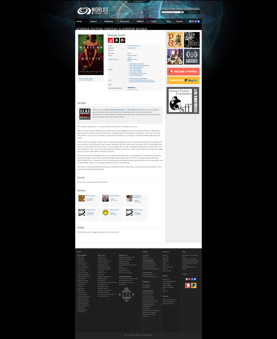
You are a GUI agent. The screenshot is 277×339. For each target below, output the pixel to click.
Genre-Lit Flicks (123, 268)
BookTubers (166, 257)
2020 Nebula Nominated (137, 64)
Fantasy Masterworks (148, 304)
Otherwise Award (81, 292)
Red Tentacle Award (82, 304)
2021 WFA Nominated (136, 75)
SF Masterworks (147, 306)
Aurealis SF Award (82, 294)
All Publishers (146, 287)
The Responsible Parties (169, 281)
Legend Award (81, 307)
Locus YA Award (81, 270)
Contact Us (166, 291)
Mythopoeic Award (82, 263)
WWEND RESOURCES (125, 276)
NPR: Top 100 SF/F (103, 263)
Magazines (165, 259)
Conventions (166, 261)
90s (110, 290)
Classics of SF (101, 257)
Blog (169, 21)
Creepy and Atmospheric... (138, 196)
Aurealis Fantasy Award (83, 296)
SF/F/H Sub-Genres (168, 267)
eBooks (165, 263)
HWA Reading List (102, 278)
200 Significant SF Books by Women (107, 282)
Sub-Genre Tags (113, 59)
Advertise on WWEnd (168, 287)
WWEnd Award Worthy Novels (127, 257)
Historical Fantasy (132, 59)
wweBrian (137, 213)
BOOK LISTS (101, 255)
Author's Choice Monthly (149, 312)
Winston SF (146, 316)
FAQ (164, 289)
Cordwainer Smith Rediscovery (151, 268)
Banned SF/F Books (124, 270)
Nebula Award (81, 259)
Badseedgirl (90, 213)
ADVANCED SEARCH (193, 12)
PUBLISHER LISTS (148, 291)
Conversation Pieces (148, 297)
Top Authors (146, 255)
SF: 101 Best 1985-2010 (104, 268)
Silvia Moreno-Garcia (133, 46)
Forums (179, 21)
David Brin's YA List (103, 284)
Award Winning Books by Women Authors (142, 80)
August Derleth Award (83, 274)
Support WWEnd (167, 285)
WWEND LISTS (123, 255)
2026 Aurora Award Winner (189, 259)
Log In (153, 21)
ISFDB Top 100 (102, 272)
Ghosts (129, 61)
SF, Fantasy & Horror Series (126, 282)
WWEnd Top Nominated (125, 259)
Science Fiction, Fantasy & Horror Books (111, 29)
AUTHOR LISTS (147, 272)
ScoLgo (136, 200)
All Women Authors (148, 259)
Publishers (108, 21)
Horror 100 (101, 274)
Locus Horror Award (82, 272)
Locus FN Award (81, 268)
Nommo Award (81, 311)
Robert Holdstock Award (83, 276)
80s (108, 290)
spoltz (112, 199)
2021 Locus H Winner (136, 72)
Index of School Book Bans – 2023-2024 (120, 110)
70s (105, 290)
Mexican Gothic (90, 196)
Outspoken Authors (148, 274)
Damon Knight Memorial (149, 263)
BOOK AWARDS (81, 255)
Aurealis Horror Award (83, 298)
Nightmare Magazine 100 (104, 276)
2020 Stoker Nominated (136, 67)
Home (125, 335)
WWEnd (140, 21)
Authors (93, 21)
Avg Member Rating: (116, 88)
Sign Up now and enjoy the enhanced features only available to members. (170, 301)
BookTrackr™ (122, 284)
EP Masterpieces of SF (149, 302)
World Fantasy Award (83, 280)
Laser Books (146, 308)
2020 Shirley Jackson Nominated (139, 65)
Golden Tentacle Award (83, 305)
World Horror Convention (149, 265)
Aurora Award (81, 284)
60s (102, 290)
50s (99, 290)
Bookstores (166, 265)
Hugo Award (80, 257)
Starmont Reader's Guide (149, 276)
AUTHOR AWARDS (148, 261)
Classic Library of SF (148, 299)
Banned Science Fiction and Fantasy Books (142, 82)
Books (79, 21)
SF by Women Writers (103, 292)
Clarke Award (80, 288)
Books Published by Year (125, 280)
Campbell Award (81, 278)
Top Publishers (147, 285)
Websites (165, 268)
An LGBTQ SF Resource (125, 272)
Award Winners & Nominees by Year (128, 278)
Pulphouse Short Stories (149, 314)
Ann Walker (90, 199)
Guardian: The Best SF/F (104, 261)
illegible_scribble (88, 78)
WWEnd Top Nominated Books (139, 78)
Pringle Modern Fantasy (104, 267)
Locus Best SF (102, 280)
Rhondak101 (89, 80)
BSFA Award (80, 261)
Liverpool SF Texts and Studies (151, 310)
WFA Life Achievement (148, 267)
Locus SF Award (81, 265)
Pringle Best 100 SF (103, 265)
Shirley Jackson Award (83, 302)
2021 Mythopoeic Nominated (138, 73)
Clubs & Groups (167, 270)
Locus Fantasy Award (83, 267)
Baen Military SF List (103, 286)
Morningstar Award (82, 309)
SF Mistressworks (102, 259)
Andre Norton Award (82, 300)
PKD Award (80, 286)
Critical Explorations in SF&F (150, 300)
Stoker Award (80, 290)
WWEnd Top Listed (124, 261)
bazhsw (113, 213)
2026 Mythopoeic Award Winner (191, 261)
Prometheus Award (82, 282)
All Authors (145, 257)
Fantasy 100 (101, 270)
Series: (112, 50)
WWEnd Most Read (124, 263)
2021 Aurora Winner (135, 69)
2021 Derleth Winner (136, 70)
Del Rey (129, 48)
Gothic (129, 58)
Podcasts (165, 255)
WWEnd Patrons (167, 283)
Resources (124, 21)
